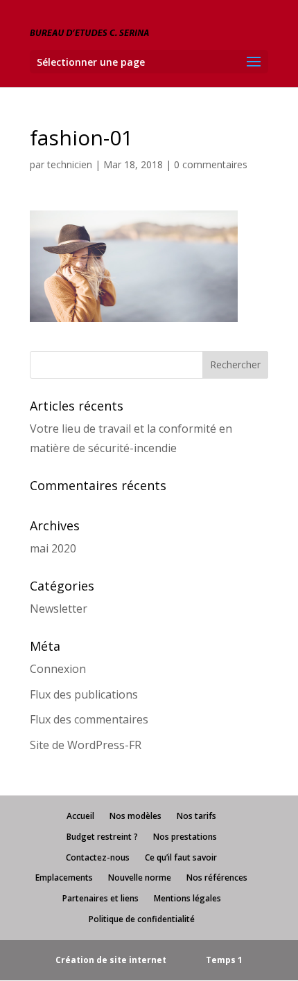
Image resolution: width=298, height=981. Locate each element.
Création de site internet (110, 960)
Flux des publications (84, 694)
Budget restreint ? (102, 837)
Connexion (58, 668)
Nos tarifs (196, 816)
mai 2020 (53, 548)
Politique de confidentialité (142, 919)
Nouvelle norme (139, 877)
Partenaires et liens (100, 898)
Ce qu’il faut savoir (181, 857)
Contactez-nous (98, 857)
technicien (69, 164)
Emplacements (64, 877)
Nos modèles (135, 816)
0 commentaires (210, 164)
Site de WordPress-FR (85, 745)
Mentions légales (187, 898)
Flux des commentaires (89, 719)
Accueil (80, 816)
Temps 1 (224, 960)
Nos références (216, 877)
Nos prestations (185, 837)
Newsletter (58, 608)
